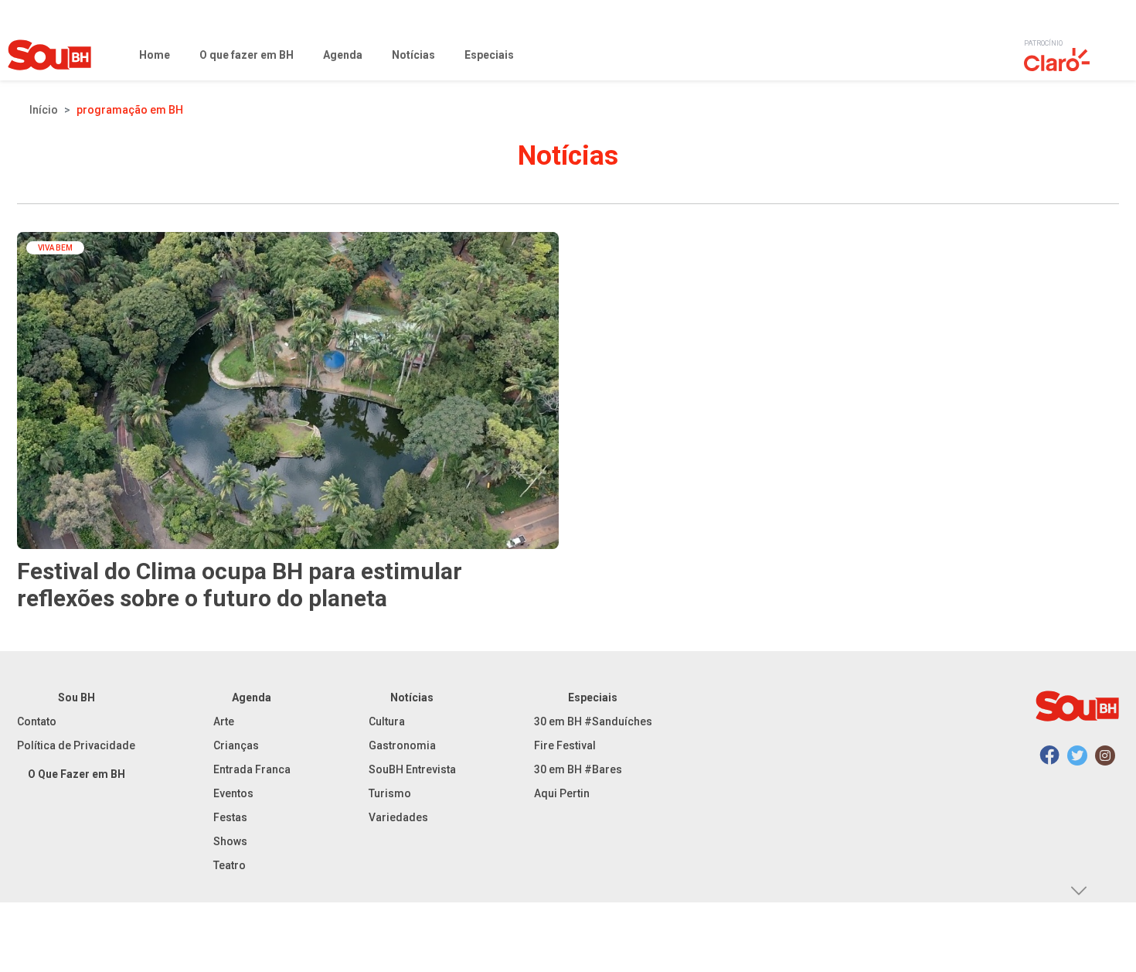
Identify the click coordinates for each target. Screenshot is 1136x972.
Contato (36, 721)
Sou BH (76, 697)
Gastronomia (402, 745)
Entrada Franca (252, 769)
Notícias (412, 697)
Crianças (236, 745)
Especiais (592, 697)
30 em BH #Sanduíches (593, 721)
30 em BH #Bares (578, 769)
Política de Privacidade (76, 745)
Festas (230, 817)
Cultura (387, 721)
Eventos (233, 793)
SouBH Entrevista (412, 769)
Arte (223, 721)
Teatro (229, 865)
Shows (230, 841)
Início (43, 110)
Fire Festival (565, 745)
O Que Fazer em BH (76, 774)
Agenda (251, 697)
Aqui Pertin (562, 793)
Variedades (398, 817)
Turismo (390, 793)
